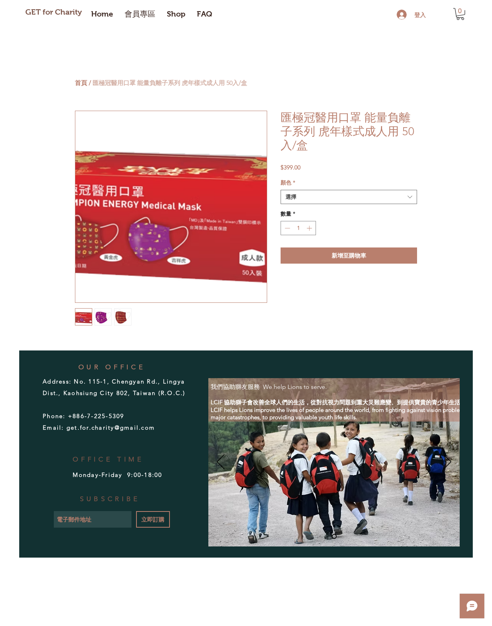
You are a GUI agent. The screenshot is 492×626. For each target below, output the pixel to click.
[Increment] (310, 228)
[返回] (220, 462)
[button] (460, 14)
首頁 (81, 82)
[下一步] (447, 462)
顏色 (288, 182)
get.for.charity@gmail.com (110, 427)
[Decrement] (286, 228)
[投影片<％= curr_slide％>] (334, 536)
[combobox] (349, 197)
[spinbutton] (298, 228)
